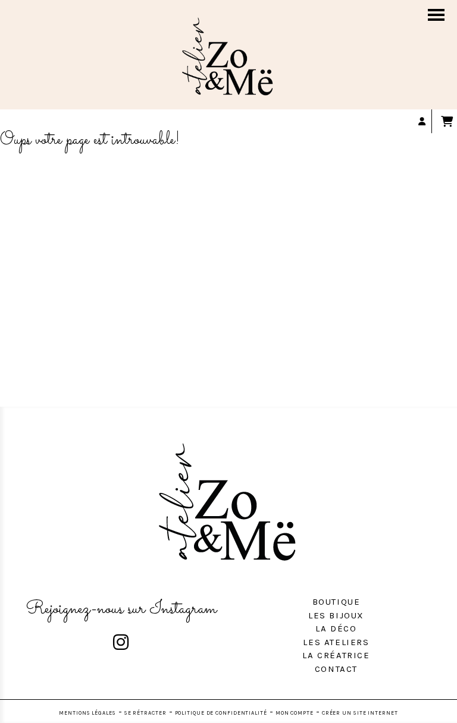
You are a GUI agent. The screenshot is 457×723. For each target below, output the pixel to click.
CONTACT (336, 669)
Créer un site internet (360, 713)
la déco (335, 628)
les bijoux (336, 615)
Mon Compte (295, 713)
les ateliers (336, 642)
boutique (336, 601)
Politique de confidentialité (221, 713)
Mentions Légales (87, 713)
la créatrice (336, 655)
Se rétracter (145, 713)
